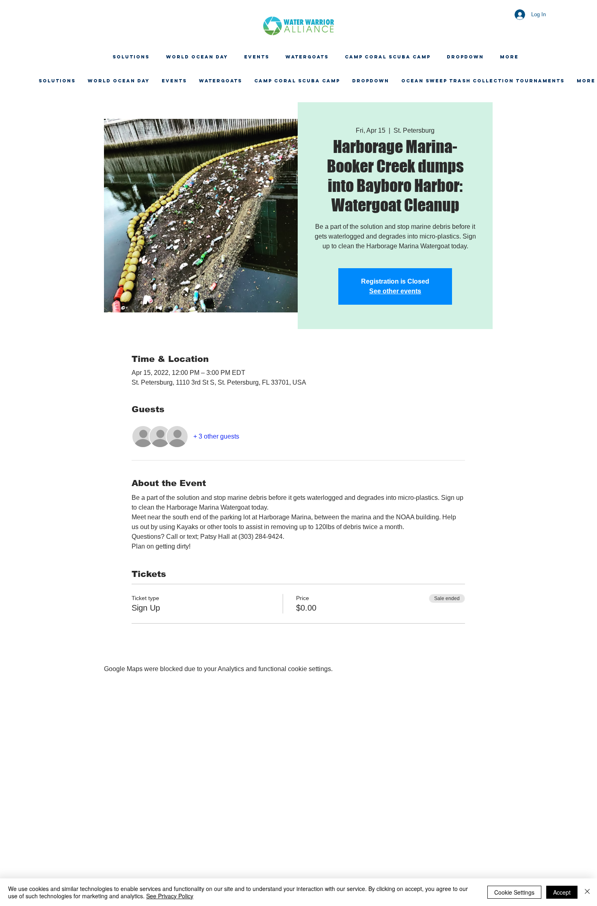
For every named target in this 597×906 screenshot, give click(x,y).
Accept (562, 892)
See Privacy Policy (169, 896)
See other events (395, 291)
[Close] (587, 892)
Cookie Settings (514, 892)
